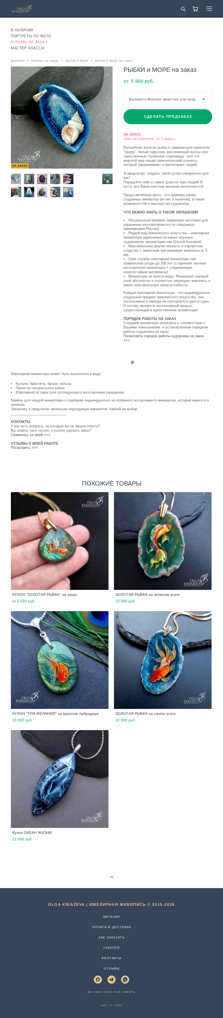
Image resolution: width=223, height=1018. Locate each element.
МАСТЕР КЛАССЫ (27, 48)
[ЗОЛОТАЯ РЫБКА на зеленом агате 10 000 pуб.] (163, 541)
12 (98, 161)
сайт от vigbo (111, 1005)
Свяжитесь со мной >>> (31, 435)
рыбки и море (77, 61)
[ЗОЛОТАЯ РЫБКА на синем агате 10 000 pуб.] (163, 660)
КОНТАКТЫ (112, 958)
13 (105, 161)
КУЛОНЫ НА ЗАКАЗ (29, 42)
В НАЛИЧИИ (22, 30)
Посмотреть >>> (24, 448)
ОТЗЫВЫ (112, 968)
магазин (17, 61)
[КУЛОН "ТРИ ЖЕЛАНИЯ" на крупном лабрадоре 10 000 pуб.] (60, 660)
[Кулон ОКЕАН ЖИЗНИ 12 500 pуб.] (60, 779)
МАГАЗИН (111, 916)
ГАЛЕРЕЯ (112, 947)
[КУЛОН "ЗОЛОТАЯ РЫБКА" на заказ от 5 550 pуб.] (60, 541)
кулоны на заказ (45, 61)
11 (91, 161)
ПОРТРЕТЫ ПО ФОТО (31, 36)
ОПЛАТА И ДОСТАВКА (111, 927)
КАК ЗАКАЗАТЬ (112, 937)
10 (83, 161)
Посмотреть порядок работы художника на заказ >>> (164, 338)
